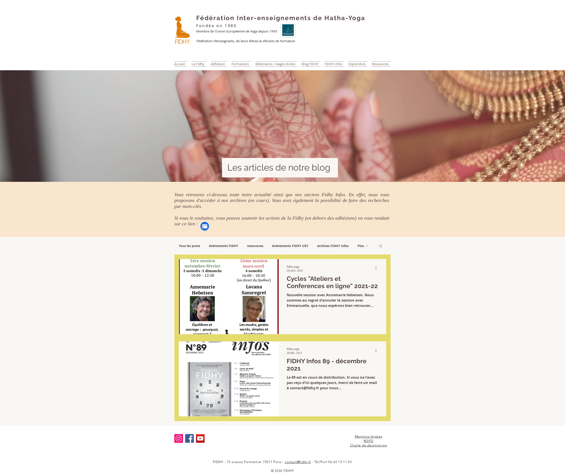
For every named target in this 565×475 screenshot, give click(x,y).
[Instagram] (178, 438)
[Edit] (204, 226)
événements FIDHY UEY (290, 246)
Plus (361, 246)
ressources (255, 246)
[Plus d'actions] (377, 268)
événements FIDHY (223, 246)
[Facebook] (189, 438)
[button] (381, 246)
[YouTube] (200, 438)
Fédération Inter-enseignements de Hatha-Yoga (280, 18)
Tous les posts (189, 246)
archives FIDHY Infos (333, 246)
